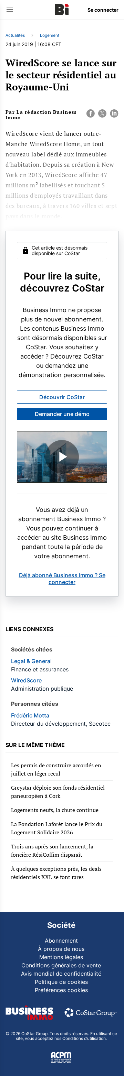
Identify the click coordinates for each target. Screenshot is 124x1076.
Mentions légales (61, 957)
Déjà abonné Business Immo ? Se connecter (62, 578)
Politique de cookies (61, 981)
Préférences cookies (61, 990)
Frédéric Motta (30, 715)
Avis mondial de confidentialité (61, 973)
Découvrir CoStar (62, 397)
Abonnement (61, 940)
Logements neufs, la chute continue (55, 810)
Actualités (15, 35)
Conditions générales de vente (61, 965)
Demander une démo (62, 413)
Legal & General (31, 661)
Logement (49, 35)
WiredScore (26, 680)
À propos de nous (61, 948)
